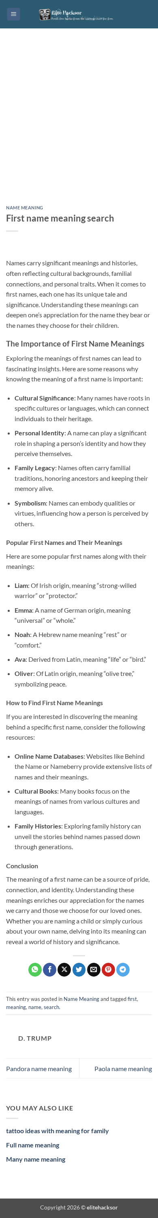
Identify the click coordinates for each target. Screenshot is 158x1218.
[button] (13, 14)
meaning (16, 1007)
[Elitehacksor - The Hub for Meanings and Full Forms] (79, 14)
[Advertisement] (79, 123)
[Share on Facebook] (49, 970)
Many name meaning (35, 1159)
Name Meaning (24, 207)
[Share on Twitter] (79, 970)
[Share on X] (64, 970)
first (132, 999)
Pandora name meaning (39, 1068)
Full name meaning (32, 1145)
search (51, 1007)
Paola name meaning (123, 1068)
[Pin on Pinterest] (108, 970)
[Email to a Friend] (93, 970)
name (34, 1007)
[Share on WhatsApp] (35, 970)
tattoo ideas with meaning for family (57, 1130)
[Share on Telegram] (123, 970)
